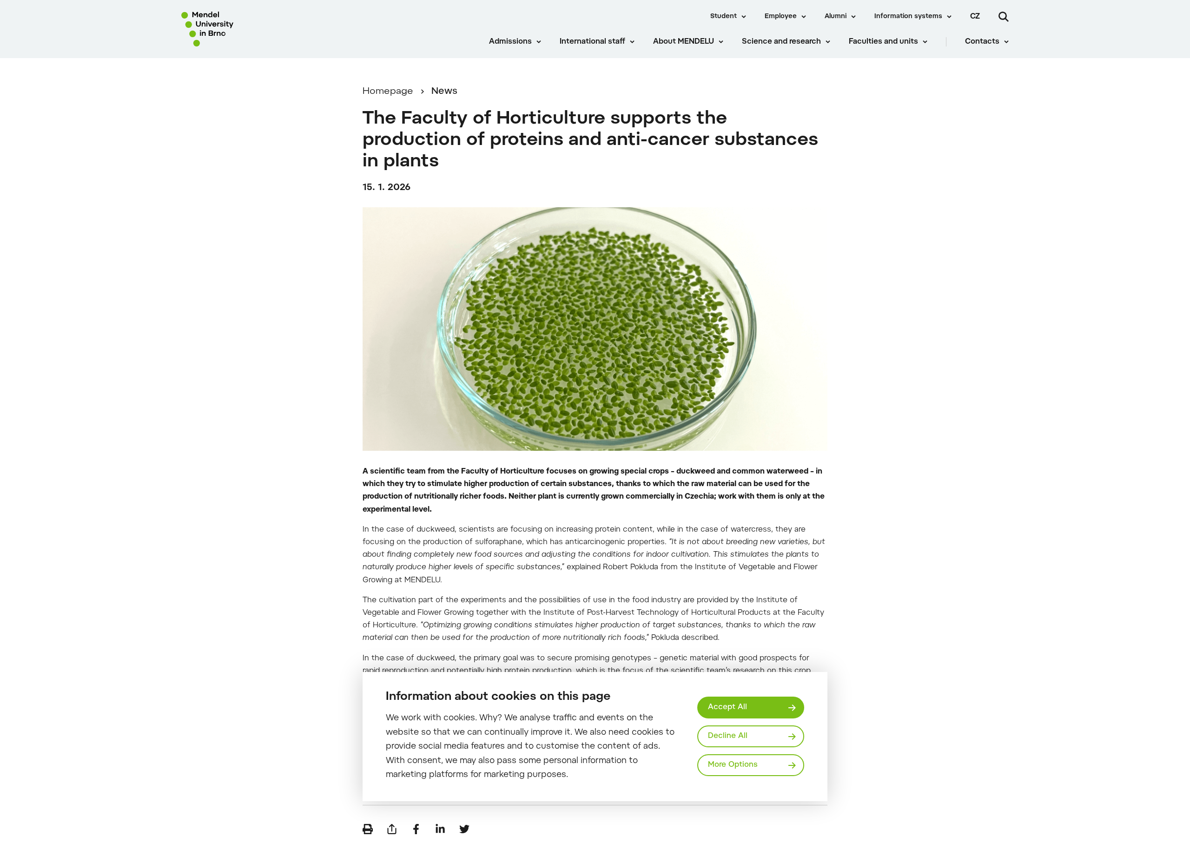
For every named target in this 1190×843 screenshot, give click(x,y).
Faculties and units (883, 42)
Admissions (510, 42)
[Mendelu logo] (237, 29)
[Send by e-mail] (392, 829)
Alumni (835, 16)
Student (723, 16)
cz (975, 16)
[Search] (1003, 17)
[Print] (368, 829)
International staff (592, 42)
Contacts (982, 42)
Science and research (781, 42)
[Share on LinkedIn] (440, 829)
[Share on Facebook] (416, 829)
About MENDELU (683, 42)
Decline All (727, 736)
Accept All (727, 707)
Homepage (388, 91)
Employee (781, 16)
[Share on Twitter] (464, 829)
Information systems (908, 16)
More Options (733, 765)
